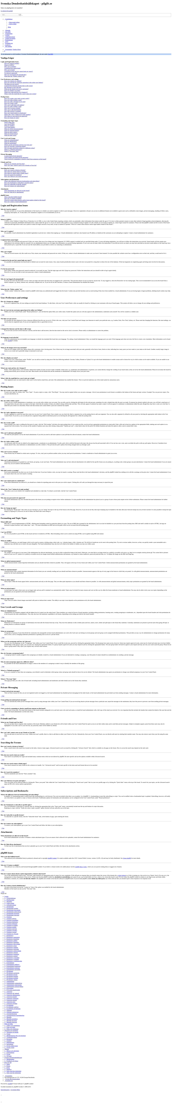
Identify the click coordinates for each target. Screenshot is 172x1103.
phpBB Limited (52, 858)
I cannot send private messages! (13, 156)
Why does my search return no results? (15, 171)
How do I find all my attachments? (14, 192)
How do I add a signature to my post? (15, 101)
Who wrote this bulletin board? (13, 197)
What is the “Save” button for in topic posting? (17, 114)
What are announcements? (11, 130)
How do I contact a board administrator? (15, 201)
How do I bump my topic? (11, 118)
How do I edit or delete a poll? (13, 106)
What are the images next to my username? (16, 89)
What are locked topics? (11, 133)
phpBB (10, 340)
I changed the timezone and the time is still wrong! (18, 86)
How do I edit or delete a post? (13, 100)
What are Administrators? (11, 140)
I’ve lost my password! (10, 73)
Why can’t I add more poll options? (14, 105)
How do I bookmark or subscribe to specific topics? (18, 182)
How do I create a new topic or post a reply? (16, 98)
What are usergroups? (10, 143)
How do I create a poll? (11, 103)
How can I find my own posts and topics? (16, 176)
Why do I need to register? (11, 63)
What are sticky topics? (10, 132)
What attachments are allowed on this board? (17, 190)
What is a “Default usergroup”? (13, 149)
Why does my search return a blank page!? (16, 173)
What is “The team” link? (11, 151)
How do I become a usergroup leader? (15, 146)
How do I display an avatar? (12, 90)
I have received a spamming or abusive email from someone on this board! (25, 159)
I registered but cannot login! (12, 68)
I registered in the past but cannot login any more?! (18, 71)
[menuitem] (14, 22)
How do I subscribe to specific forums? (15, 184)
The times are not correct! (11, 84)
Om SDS (50, 54)
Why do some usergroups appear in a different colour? (19, 148)
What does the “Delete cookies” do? (14, 76)
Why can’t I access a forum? (12, 108)
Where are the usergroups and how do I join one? (18, 145)
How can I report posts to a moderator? (15, 113)
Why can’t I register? (10, 66)
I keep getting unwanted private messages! (16, 157)
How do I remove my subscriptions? (14, 186)
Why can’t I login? (9, 70)
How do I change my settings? (13, 81)
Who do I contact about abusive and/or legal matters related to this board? (25, 200)
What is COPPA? (9, 65)
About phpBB (127, 858)
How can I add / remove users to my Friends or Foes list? (20, 165)
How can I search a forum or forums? (14, 170)
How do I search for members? (13, 175)
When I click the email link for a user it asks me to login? (20, 94)
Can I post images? (9, 127)
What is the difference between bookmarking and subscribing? (22, 181)
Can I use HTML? (9, 124)
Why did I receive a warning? (12, 111)
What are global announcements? (13, 129)
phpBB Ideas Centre (81, 867)
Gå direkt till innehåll (7, 11)
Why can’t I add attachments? (12, 109)
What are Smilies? (9, 125)
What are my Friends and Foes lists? (14, 164)
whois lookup (122, 875)
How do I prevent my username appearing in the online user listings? (23, 82)
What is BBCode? (9, 122)
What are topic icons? (10, 135)
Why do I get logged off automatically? (15, 74)
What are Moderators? (10, 141)
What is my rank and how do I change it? (16, 92)
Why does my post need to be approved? (15, 116)
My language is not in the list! (12, 87)
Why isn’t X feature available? (13, 198)
